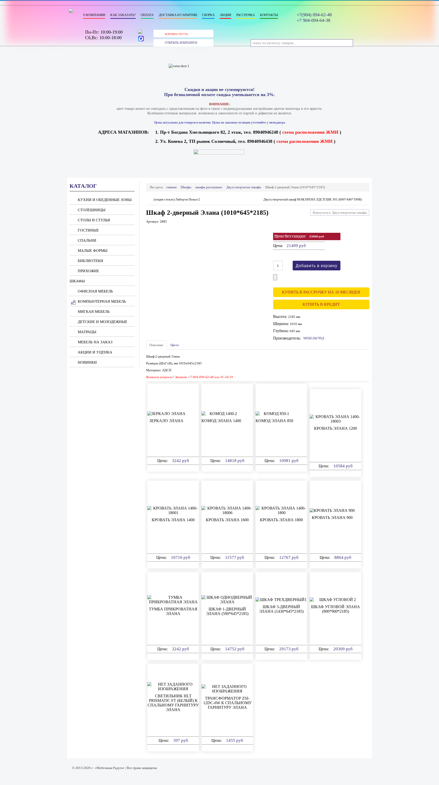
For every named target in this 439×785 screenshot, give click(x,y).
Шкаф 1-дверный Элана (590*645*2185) (227, 611)
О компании (94, 15)
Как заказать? (123, 15)
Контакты (269, 15)
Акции (225, 15)
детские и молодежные (102, 322)
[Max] (141, 39)
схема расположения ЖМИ (310, 132)
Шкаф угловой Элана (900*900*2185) (335, 609)
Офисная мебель (95, 291)
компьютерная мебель (102, 301)
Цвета (174, 345)
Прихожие (88, 271)
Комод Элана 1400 (221, 421)
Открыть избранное (181, 42)
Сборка (208, 15)
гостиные (88, 230)
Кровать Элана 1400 (173, 520)
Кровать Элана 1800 (281, 520)
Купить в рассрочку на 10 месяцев (321, 292)
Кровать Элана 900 (332, 517)
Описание (156, 345)
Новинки (87, 362)
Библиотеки (90, 261)
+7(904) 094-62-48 (314, 14)
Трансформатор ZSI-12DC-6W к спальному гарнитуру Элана (227, 703)
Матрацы (87, 332)
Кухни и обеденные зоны (105, 200)
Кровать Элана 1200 (335, 428)
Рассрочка (245, 15)
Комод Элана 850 (274, 421)
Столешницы (91, 210)
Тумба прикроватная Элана (173, 611)
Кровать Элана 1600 (227, 520)
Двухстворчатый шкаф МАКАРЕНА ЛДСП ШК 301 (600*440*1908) (312, 199)
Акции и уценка (95, 352)
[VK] (141, 33)
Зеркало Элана (166, 421)
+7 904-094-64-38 (313, 20)
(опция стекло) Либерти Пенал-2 (177, 199)
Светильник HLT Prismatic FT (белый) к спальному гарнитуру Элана (173, 703)
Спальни (87, 240)
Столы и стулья (94, 220)
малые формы (92, 251)
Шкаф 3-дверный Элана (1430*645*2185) (281, 609)
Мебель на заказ (95, 342)
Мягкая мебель (94, 312)
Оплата (147, 15)
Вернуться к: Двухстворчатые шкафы (340, 212)
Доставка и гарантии (178, 15)
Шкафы (77, 281)
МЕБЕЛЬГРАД (313, 338)
